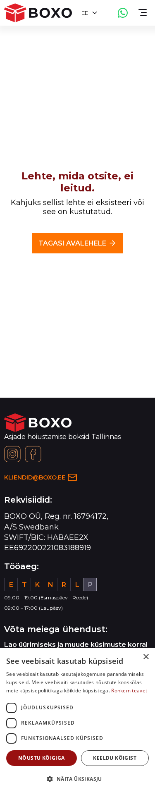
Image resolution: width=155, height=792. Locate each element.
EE (84, 13)
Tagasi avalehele (72, 243)
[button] (77, 778)
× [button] (146, 657)
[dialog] (77, 720)
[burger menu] (142, 13)
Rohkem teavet (129, 690)
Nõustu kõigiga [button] (41, 757)
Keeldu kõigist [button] (114, 757)
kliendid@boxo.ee (34, 477)
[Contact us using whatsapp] (123, 13)
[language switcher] (94, 13)
